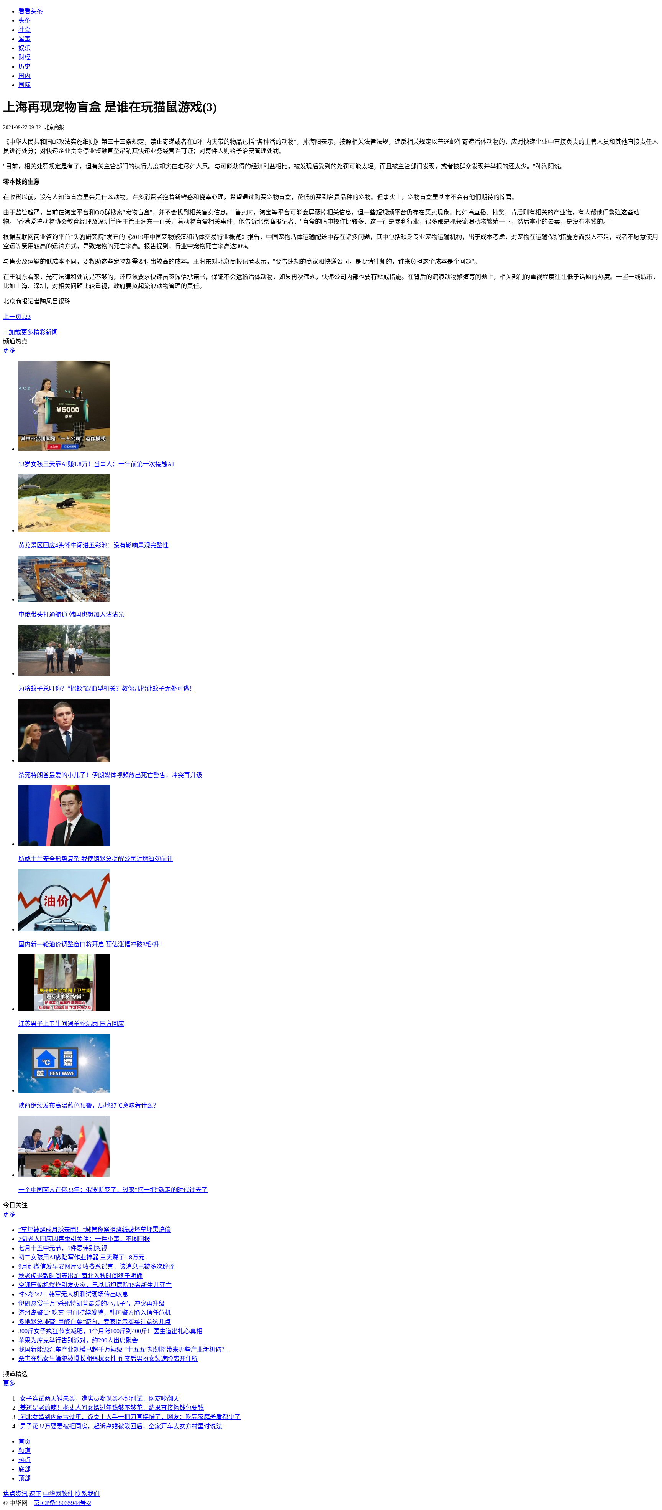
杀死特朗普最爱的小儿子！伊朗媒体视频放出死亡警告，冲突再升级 (110, 775)
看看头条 (30, 11)
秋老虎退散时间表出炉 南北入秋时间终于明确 (80, 1276)
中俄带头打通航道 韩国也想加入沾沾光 (71, 614)
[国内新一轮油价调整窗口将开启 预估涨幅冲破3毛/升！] (64, 929)
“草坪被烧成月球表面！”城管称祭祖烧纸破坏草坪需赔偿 (94, 1229)
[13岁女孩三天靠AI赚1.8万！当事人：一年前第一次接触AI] (64, 449)
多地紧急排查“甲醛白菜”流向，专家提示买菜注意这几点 (94, 1322)
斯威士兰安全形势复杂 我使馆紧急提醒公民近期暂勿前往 (95, 859)
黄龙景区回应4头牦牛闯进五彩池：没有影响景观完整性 (93, 545)
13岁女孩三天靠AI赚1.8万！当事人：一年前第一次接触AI (96, 464)
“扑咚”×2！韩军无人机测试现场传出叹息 (73, 1294)
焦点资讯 (15, 1493)
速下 (35, 1493)
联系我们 (87, 1493)
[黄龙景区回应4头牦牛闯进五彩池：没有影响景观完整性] (64, 530)
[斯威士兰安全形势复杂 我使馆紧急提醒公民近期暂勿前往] (64, 844)
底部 (24, 1469)
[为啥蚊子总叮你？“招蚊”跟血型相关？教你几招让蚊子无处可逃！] (64, 673)
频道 (24, 1450)
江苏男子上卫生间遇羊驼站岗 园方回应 (71, 1023)
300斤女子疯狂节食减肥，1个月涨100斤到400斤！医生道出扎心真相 (110, 1331)
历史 (24, 66)
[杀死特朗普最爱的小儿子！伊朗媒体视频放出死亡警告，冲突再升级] (64, 760)
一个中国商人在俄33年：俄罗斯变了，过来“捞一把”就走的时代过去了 (113, 1190)
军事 (24, 39)
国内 (24, 76)
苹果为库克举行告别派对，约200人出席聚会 (78, 1340)
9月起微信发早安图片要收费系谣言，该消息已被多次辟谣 (96, 1266)
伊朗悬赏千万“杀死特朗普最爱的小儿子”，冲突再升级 (91, 1303)
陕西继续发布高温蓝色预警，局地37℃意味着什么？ (88, 1105)
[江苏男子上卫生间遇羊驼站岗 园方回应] (64, 1009)
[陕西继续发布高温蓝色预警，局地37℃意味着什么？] (64, 1090)
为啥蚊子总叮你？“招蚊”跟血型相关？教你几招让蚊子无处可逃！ (106, 688)
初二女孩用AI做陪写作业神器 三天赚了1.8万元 (81, 1257)
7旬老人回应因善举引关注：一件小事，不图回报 (84, 1239)
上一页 (12, 316)
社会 (24, 29)
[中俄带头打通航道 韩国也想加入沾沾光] (64, 599)
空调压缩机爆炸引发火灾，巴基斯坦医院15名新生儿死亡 (95, 1285)
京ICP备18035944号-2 (62, 1503)
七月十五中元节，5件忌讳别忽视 (62, 1248)
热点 (24, 1460)
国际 (24, 85)
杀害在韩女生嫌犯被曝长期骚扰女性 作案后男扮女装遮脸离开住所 (108, 1358)
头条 (24, 20)
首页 (24, 1441)
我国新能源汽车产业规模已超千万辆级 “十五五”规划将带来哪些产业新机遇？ (123, 1349)
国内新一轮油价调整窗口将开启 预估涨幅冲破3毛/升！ (92, 944)
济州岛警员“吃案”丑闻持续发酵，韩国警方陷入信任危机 (94, 1312)
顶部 (24, 1478)
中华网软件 (58, 1493)
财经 (24, 57)
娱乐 (24, 48)
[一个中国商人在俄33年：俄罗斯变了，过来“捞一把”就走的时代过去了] (64, 1175)
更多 (9, 350)
